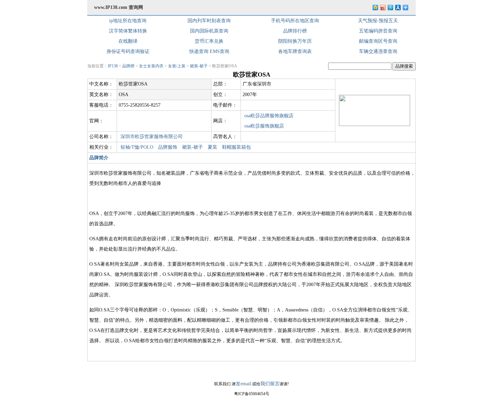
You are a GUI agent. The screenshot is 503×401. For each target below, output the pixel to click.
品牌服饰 (167, 147)
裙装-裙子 (199, 66)
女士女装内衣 (151, 66)
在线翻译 (128, 41)
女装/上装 (176, 66)
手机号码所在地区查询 (295, 20)
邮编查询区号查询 (378, 41)
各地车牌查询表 (295, 51)
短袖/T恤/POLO (136, 147)
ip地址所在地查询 (127, 20)
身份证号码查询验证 (128, 51)
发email (243, 383)
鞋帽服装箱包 (236, 147)
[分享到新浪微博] (382, 7)
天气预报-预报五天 (378, 20)
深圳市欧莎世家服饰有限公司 (151, 136)
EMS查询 (219, 51)
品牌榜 (128, 66)
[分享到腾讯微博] (390, 7)
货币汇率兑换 (209, 41)
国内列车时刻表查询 (209, 20)
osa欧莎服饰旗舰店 (264, 126)
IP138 (113, 66)
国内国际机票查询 (209, 31)
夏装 (212, 147)
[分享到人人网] (397, 7)
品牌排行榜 (295, 31)
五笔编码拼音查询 (378, 31)
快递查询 (198, 51)
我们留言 (270, 383)
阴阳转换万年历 (295, 41)
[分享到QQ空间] (375, 7)
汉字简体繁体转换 (128, 31)
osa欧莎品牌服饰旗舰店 (269, 115)
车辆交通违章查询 (378, 51)
